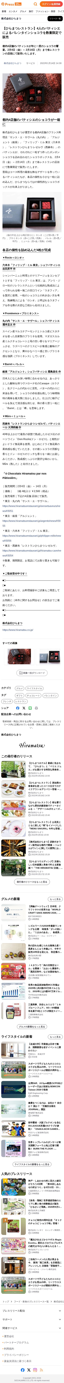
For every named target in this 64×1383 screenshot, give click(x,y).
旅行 (31, 11)
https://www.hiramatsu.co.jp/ (17, 630)
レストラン (20, 701)
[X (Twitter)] (23, 708)
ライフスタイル (34, 688)
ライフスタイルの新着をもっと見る (32, 1164)
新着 (4, 11)
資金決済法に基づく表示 (16, 1361)
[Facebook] (17, 708)
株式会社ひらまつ (12, 63)
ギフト (19, 695)
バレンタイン (50, 695)
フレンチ (7, 701)
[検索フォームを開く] (35, 4)
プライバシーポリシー (15, 1355)
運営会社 (8, 1336)
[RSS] (41, 1370)
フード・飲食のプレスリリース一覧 (31, 1301)
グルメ (23, 11)
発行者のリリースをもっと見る (32, 882)
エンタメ (13, 11)
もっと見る (55, 899)
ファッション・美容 (45, 11)
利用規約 (8, 1348)
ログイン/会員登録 (51, 4)
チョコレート (33, 695)
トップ (5, 1301)
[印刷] (36, 708)
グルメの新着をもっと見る (32, 1026)
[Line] (30, 708)
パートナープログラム (15, 1342)
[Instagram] (35, 1370)
